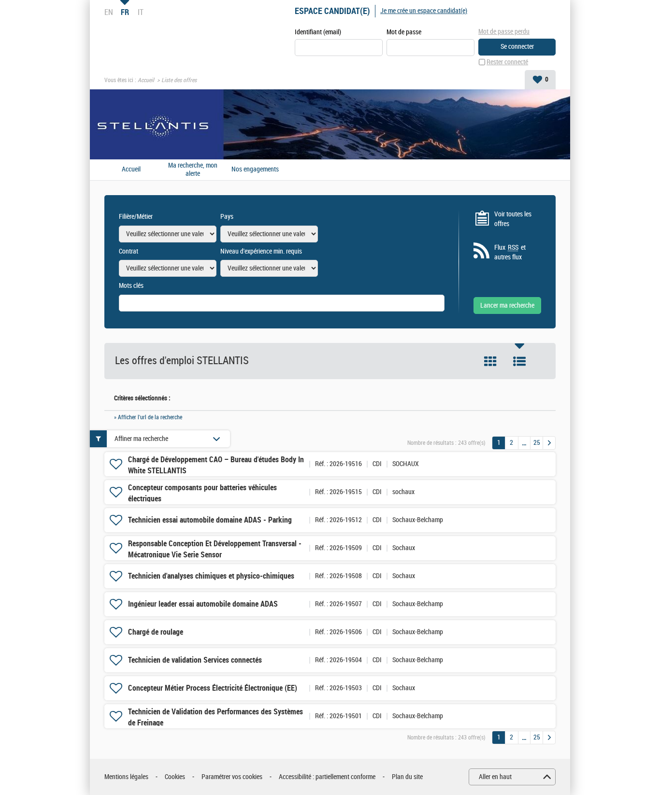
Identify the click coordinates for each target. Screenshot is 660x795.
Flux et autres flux (510, 252)
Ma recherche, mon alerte (192, 170)
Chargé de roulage (155, 632)
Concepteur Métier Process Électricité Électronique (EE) (212, 688)
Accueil (146, 80)
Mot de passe (404, 32)
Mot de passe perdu (504, 32)
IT (140, 12)
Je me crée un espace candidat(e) (423, 11)
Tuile (490, 361)
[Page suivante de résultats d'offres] (549, 443)
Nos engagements (255, 169)
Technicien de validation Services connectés (195, 660)
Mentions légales (126, 777)
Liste (519, 361)
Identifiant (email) (318, 32)
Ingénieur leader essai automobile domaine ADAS (203, 604)
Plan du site (407, 777)
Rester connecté (507, 62)
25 (536, 443)
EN (108, 12)
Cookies (175, 777)
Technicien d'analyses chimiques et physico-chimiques (211, 576)
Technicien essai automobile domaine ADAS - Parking (210, 520)
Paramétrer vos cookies (231, 777)
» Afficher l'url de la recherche (148, 417)
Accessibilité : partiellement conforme (327, 777)
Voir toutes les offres (512, 219)
